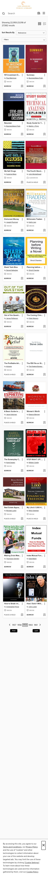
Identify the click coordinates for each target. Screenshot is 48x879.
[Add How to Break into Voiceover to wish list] (22, 615)
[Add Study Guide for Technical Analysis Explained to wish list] (44, 134)
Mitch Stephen (34, 511)
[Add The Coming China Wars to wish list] (44, 326)
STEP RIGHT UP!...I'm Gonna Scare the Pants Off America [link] (35, 459)
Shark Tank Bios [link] (11, 267)
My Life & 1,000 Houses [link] (35, 508)
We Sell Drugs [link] (10, 171)
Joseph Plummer (12, 222)
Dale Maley (33, 559)
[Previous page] (9, 625)
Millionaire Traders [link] (34, 219)
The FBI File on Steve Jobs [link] (35, 363)
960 (31, 625)
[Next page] (40, 625)
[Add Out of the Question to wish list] (22, 326)
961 (36, 625)
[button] (39, 24)
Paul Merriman (11, 78)
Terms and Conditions (12, 847)
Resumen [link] (8, 123)
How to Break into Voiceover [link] (12, 604)
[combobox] (19, 13)
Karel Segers (10, 463)
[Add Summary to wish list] (44, 86)
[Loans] (39, 14)
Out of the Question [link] (12, 315)
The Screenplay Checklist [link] (12, 459)
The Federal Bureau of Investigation (36, 366)
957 (14, 625)
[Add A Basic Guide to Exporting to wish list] (22, 422)
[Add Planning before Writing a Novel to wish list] (44, 278)
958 (19, 625)
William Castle (34, 463)
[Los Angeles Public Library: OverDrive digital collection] (24, 5)
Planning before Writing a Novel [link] (35, 267)
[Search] (3, 13)
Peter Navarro (33, 318)
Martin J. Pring (34, 126)
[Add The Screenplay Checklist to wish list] (22, 470)
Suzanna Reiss (11, 174)
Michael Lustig (11, 511)
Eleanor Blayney (34, 415)
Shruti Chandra (34, 270)
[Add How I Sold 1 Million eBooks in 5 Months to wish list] (44, 615)
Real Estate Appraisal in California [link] (12, 508)
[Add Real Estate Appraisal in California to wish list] (22, 518)
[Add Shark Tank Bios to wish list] (22, 278)
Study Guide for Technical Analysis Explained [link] (35, 123)
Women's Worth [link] (33, 411)
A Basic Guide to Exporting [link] (12, 411)
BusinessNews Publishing (36, 78)
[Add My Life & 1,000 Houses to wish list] (44, 518)
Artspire (9, 366)
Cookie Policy (32, 872)
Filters (6, 40)
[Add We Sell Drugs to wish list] (22, 182)
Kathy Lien (32, 222)
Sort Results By (8, 32)
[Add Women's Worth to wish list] (44, 422)
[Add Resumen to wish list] (22, 134)
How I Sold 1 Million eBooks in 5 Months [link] (35, 604)
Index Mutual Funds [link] (35, 556)
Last (36, 631)
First (13, 631)
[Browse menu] (44, 13)
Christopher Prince (12, 607)
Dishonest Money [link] (11, 219)
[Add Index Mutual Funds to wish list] (44, 567)
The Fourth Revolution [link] (35, 171)
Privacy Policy (32, 847)
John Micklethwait (35, 174)
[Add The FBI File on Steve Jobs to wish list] (44, 374)
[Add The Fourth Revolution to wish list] (44, 182)
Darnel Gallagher (12, 270)
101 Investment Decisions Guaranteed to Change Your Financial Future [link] (12, 75)
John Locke (33, 607)
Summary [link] (30, 75)
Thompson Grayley (12, 559)
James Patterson (12, 318)
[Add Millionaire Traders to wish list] (44, 230)
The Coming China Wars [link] (35, 315)
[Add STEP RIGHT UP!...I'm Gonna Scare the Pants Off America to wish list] (44, 470)
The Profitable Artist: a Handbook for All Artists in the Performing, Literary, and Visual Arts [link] (12, 363)
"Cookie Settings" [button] (31, 862)
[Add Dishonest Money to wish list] (22, 230)
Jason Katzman (11, 415)
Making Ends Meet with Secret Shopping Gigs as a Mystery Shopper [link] (12, 556)
